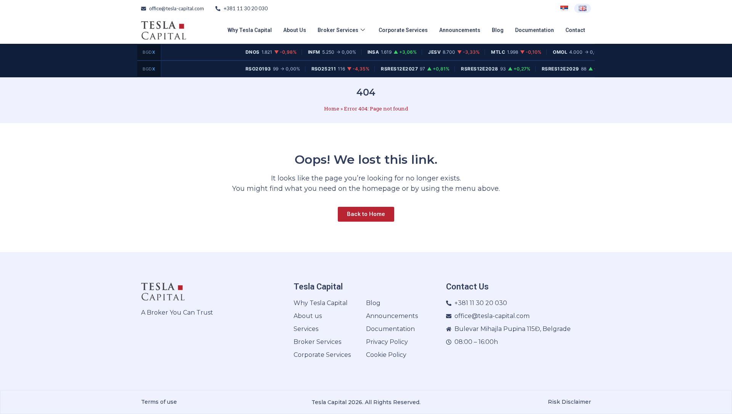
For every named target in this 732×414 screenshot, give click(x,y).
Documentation (534, 30)
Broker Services (338, 30)
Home (331, 108)
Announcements (459, 30)
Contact (575, 30)
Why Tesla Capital (250, 30)
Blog (498, 30)
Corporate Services (403, 30)
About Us (294, 30)
